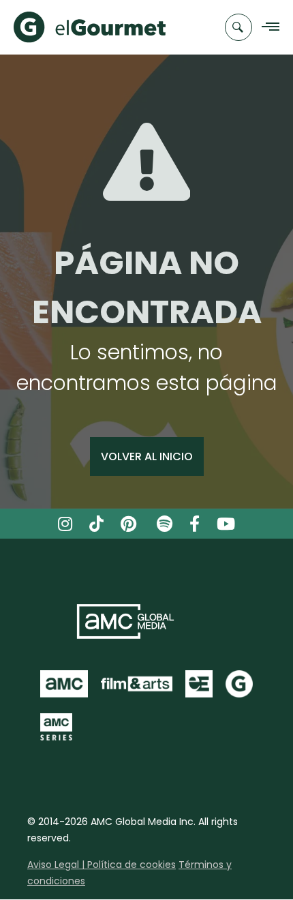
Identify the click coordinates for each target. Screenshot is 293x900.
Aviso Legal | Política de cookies (101, 864)
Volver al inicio (147, 456)
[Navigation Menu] (266, 27)
